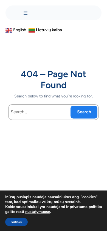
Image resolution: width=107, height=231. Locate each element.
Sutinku (16, 222)
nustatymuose (37, 211)
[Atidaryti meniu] (25, 13)
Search (84, 111)
